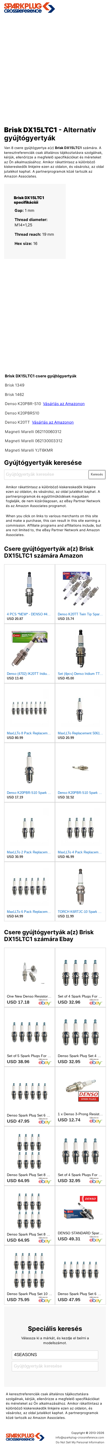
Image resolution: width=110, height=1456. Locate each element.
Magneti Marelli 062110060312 (33, 431)
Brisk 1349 (14, 385)
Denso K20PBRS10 (22, 413)
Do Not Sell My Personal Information (80, 1442)
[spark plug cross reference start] (55, 7)
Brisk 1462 (14, 394)
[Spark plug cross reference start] (25, 1437)
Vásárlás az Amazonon (64, 403)
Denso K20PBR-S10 (23, 403)
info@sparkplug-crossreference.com (80, 1437)
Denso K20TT (17, 422)
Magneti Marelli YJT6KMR (29, 450)
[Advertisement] (55, 68)
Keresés (97, 474)
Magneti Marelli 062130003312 (33, 440)
